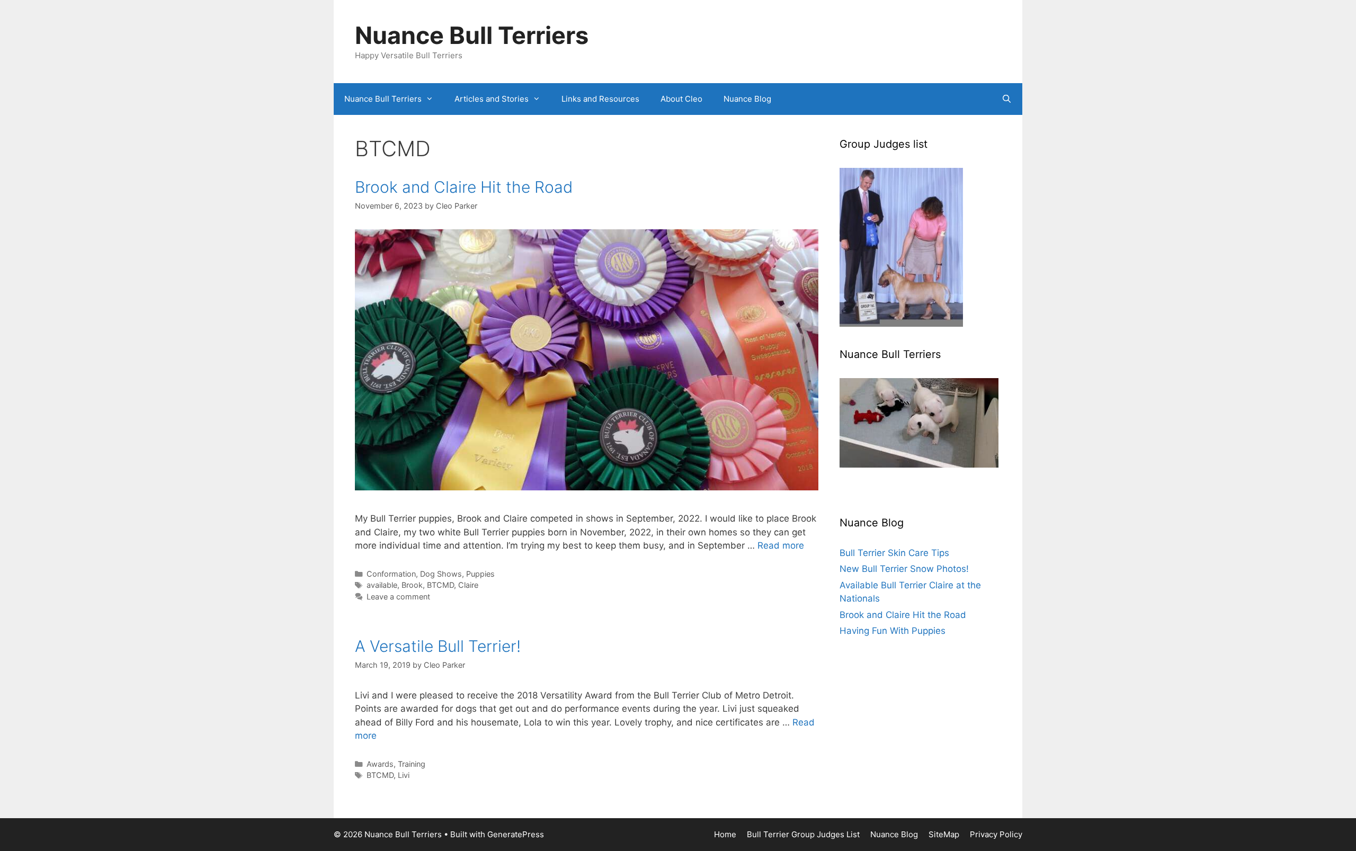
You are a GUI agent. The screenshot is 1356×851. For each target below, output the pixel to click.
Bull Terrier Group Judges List (803, 834)
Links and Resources (600, 99)
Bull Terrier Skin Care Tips (894, 553)
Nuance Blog (747, 99)
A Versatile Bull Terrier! (438, 646)
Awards (380, 763)
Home (725, 834)
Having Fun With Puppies (892, 630)
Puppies (480, 573)
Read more (780, 545)
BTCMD (440, 584)
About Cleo (681, 99)
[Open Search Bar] (1006, 99)
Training (411, 763)
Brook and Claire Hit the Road (464, 186)
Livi (403, 775)
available (382, 584)
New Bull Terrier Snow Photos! (904, 568)
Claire (468, 584)
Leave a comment (398, 596)
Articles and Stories (491, 99)
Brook (412, 584)
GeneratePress (515, 834)
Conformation (391, 573)
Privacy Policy (996, 834)
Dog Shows (441, 573)
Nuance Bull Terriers (471, 35)
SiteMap (944, 834)
